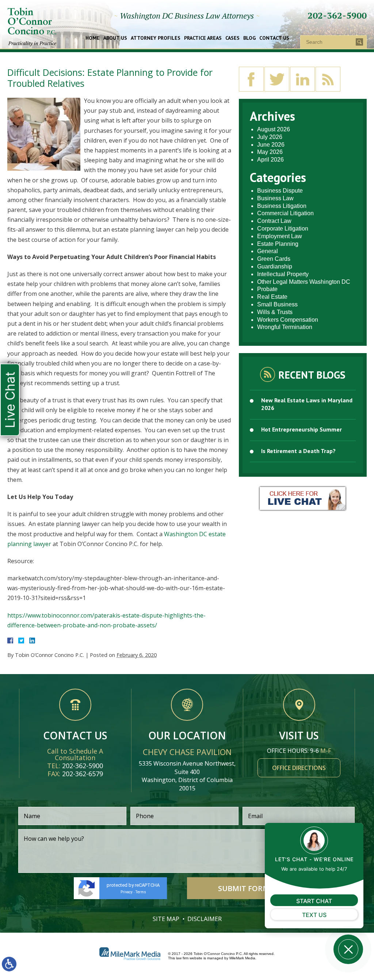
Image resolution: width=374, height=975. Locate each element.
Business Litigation (281, 206)
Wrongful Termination (284, 327)
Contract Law (274, 221)
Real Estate (272, 297)
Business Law (275, 198)
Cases (232, 38)
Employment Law (279, 236)
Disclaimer (204, 919)
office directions (299, 768)
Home (92, 38)
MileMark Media (242, 958)
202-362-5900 (337, 15)
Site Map (166, 919)
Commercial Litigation (285, 213)
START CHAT (314, 901)
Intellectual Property (283, 274)
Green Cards (273, 259)
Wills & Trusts (275, 312)
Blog (249, 38)
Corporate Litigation (282, 228)
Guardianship (274, 266)
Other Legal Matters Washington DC (303, 282)
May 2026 (270, 152)
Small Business (277, 304)
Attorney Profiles (155, 38)
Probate (267, 289)
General (267, 251)
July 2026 (269, 137)
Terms (141, 892)
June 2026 (271, 145)
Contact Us (274, 38)
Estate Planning (277, 244)
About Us (115, 38)
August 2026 (273, 129)
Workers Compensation (287, 320)
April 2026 (270, 159)
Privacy (127, 892)
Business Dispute (280, 190)
